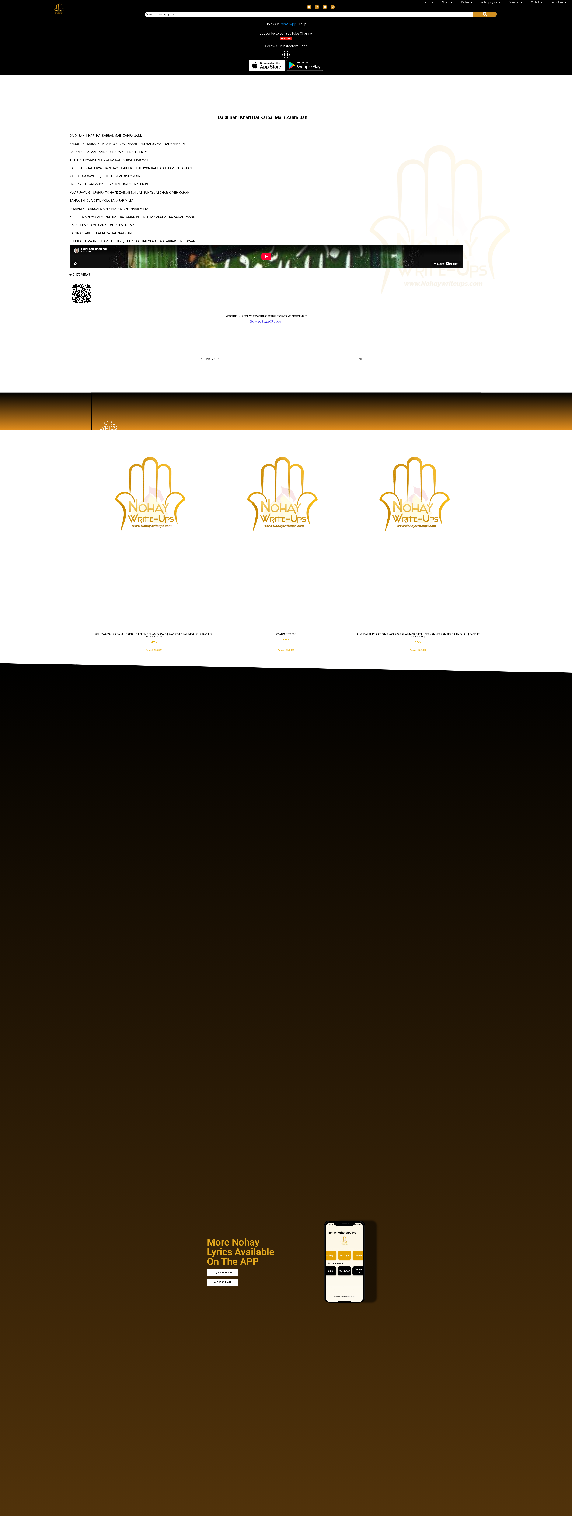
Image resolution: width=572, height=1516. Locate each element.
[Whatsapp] (317, 7)
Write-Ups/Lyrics (489, 2)
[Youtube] (325, 7)
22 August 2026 (286, 634)
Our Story (428, 2)
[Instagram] (333, 7)
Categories (514, 2)
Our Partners (557, 2)
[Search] (485, 14)
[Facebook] (309, 7)
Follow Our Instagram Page (286, 46)
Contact (535, 2)
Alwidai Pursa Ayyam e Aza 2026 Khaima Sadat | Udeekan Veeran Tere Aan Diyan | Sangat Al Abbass (418, 635)
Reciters (465, 2)
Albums (445, 2)
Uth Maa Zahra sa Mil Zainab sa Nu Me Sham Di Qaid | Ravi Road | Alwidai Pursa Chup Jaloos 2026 (154, 635)
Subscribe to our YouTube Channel (286, 33)
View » (154, 642)
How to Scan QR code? (266, 321)
